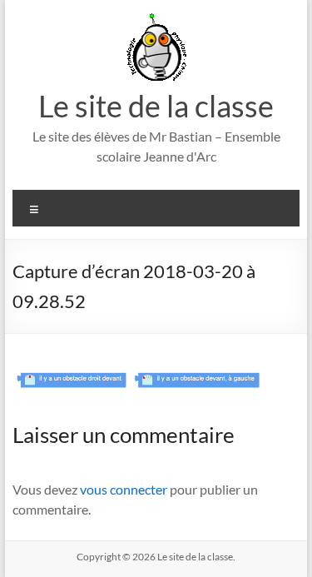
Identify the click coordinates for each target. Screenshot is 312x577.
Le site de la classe (156, 105)
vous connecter (123, 489)
